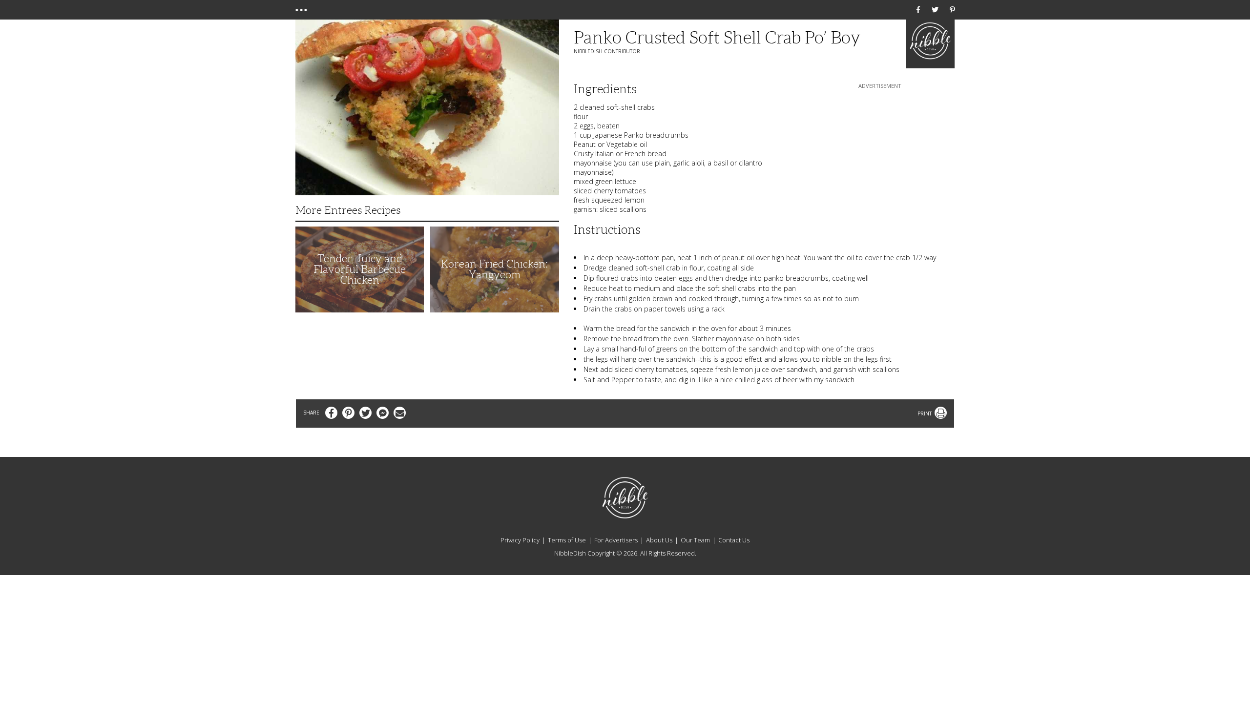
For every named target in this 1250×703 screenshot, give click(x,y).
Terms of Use (567, 540)
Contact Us (734, 540)
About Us (659, 540)
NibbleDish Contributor (607, 51)
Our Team (695, 540)
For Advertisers (616, 540)
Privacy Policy (520, 540)
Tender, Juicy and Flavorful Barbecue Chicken (359, 269)
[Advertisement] (880, 152)
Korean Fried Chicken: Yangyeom (494, 269)
